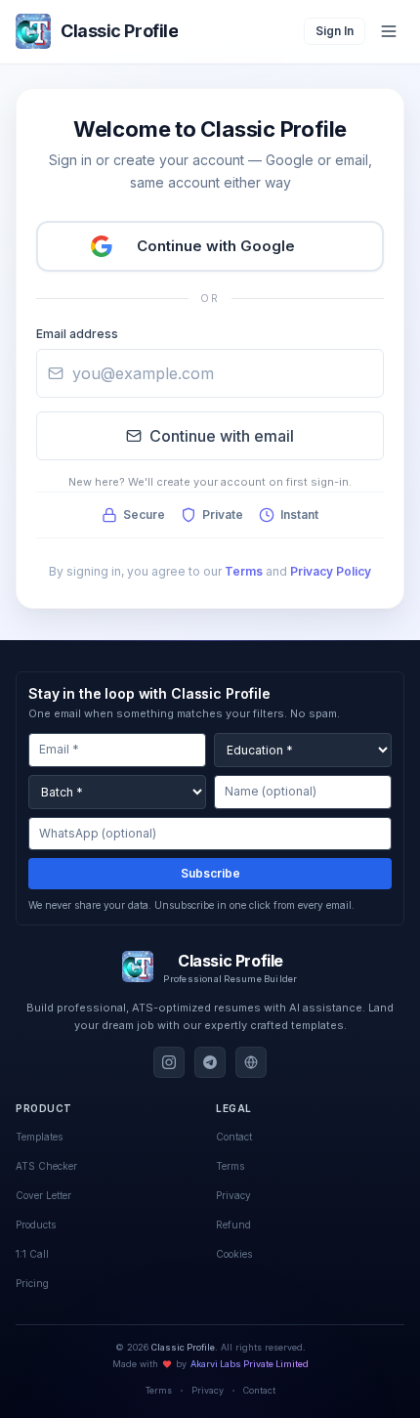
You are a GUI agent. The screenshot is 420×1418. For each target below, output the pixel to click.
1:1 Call (32, 1254)
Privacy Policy (330, 571)
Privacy (207, 1390)
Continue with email (221, 436)
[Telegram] (210, 1062)
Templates (39, 1136)
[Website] (251, 1062)
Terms (244, 571)
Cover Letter (43, 1195)
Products (36, 1224)
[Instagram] (169, 1062)
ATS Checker (46, 1166)
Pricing (32, 1283)
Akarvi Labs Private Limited (249, 1363)
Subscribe (210, 873)
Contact (259, 1390)
